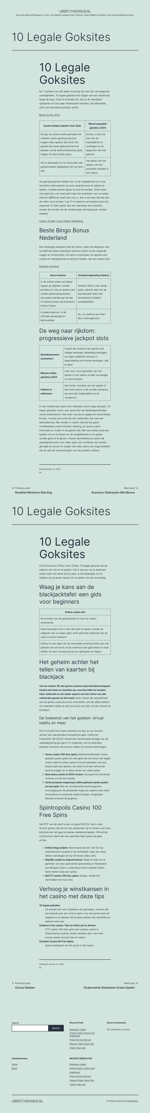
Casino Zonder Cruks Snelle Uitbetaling (61, 221)
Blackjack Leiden (78, 1029)
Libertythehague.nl (75, 11)
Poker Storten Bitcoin (80, 1040)
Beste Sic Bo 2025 (49, 115)
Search (15, 1023)
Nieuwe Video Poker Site (82, 1044)
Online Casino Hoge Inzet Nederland (82, 1034)
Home (15, 1064)
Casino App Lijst (78, 1048)
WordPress (132, 1101)
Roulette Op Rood (49, 266)
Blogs (14, 1068)
